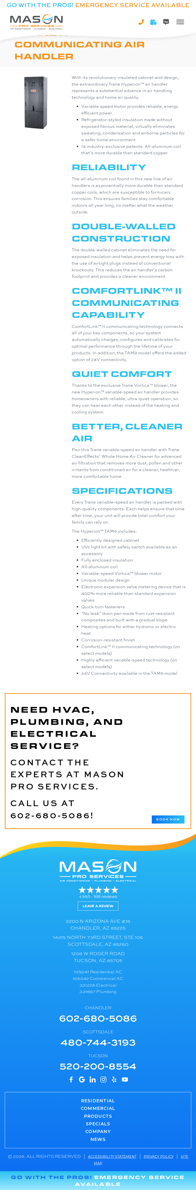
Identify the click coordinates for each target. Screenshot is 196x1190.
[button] (153, 22)
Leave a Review (98, 906)
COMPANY (97, 1131)
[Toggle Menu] (180, 22)
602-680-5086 (50, 815)
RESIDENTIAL (98, 1100)
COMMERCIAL (98, 1108)
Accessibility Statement (112, 1156)
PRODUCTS (98, 1116)
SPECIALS (98, 1124)
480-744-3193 (98, 1042)
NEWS (98, 1139)
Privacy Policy (159, 1156)
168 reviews (105, 896)
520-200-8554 (98, 1065)
